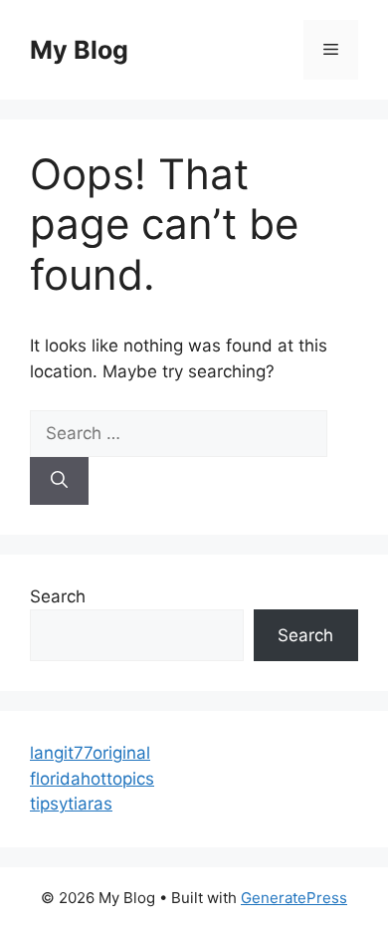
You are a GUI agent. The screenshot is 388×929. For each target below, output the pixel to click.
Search (58, 596)
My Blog (79, 50)
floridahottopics (92, 779)
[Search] (59, 481)
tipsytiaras (71, 803)
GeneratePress (294, 897)
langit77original (90, 753)
